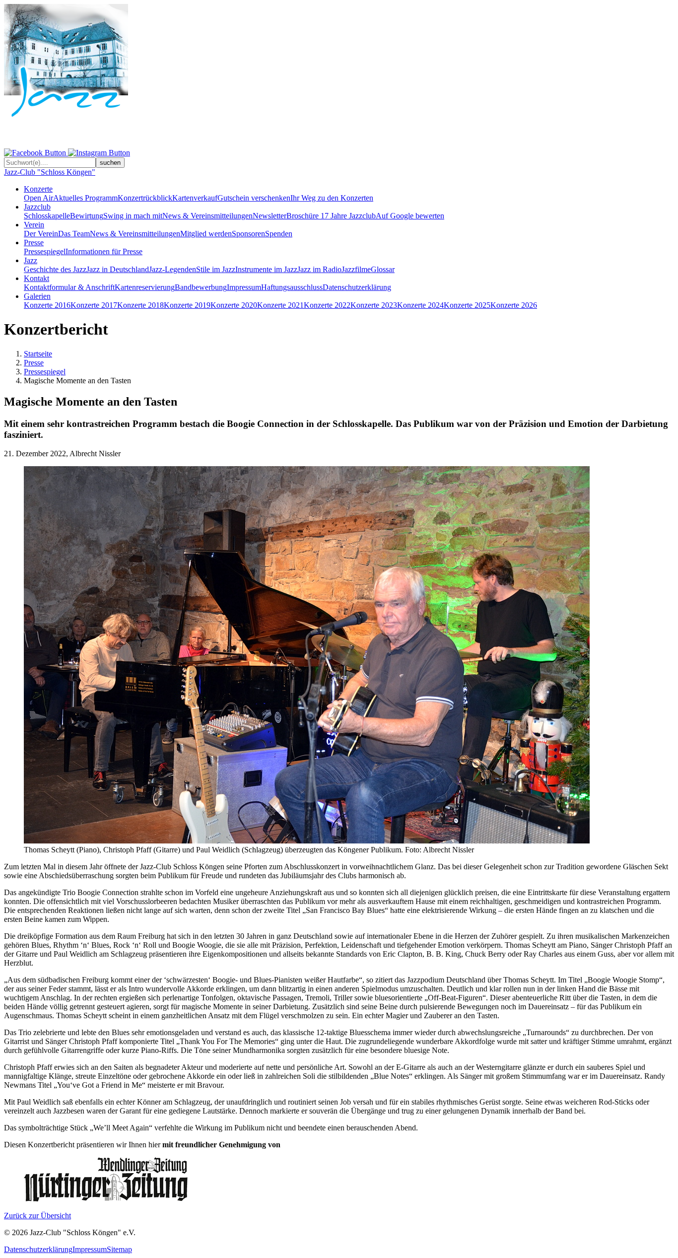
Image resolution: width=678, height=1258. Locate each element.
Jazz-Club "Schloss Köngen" (49, 172)
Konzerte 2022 (327, 305)
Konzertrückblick (145, 198)
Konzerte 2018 (140, 305)
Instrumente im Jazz (266, 269)
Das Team (74, 233)
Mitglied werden (206, 233)
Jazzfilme (356, 269)
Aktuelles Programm (85, 198)
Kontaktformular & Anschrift (69, 287)
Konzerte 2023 (373, 305)
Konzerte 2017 (93, 305)
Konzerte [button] (38, 189)
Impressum (244, 287)
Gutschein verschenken (253, 198)
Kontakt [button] (36, 278)
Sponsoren (248, 233)
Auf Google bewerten (410, 215)
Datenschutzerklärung (357, 287)
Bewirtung (86, 215)
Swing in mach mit (132, 215)
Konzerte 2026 (513, 305)
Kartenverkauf (194, 198)
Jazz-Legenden (172, 269)
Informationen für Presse (104, 251)
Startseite (38, 353)
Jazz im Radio (319, 269)
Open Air (38, 198)
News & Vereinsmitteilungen (207, 215)
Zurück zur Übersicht (37, 1215)
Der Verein (41, 233)
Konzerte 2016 (47, 305)
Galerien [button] (37, 296)
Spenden (278, 233)
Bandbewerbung (201, 287)
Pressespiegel (45, 251)
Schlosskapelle (47, 215)
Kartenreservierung (145, 287)
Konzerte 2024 (420, 305)
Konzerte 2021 (280, 305)
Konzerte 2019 (187, 305)
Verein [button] (34, 224)
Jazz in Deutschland (117, 269)
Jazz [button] (30, 260)
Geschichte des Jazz (55, 269)
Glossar (383, 269)
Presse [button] (34, 242)
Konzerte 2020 (233, 305)
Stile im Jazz (215, 269)
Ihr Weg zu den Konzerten (331, 198)
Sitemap (119, 1249)
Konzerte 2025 (467, 305)
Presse (34, 362)
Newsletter (269, 215)
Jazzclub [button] (37, 207)
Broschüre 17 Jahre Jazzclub (331, 215)
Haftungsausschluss (292, 287)
